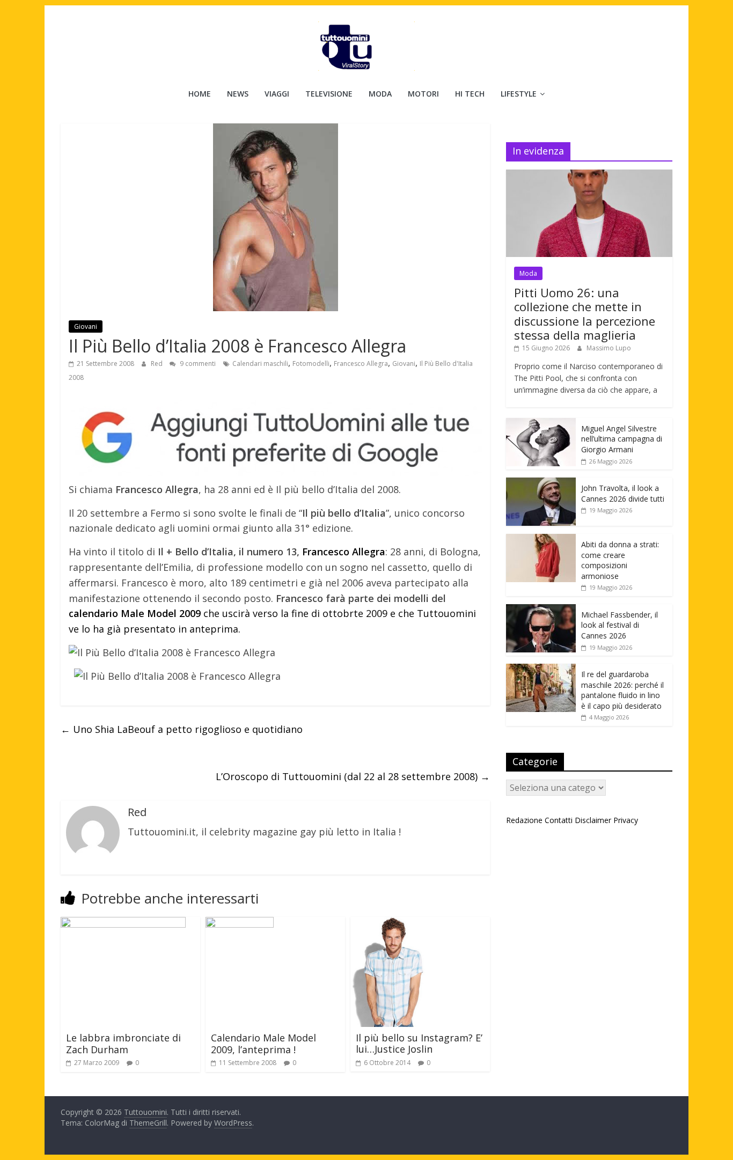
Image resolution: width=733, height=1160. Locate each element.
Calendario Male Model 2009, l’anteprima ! (263, 1043)
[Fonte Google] (275, 438)
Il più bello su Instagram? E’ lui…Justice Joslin (419, 1043)
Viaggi (277, 94)
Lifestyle (519, 94)
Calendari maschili (260, 363)
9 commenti (197, 363)
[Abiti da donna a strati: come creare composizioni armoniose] (541, 539)
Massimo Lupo (609, 348)
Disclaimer (593, 820)
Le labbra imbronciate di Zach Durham (123, 1043)
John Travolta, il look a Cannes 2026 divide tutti (622, 493)
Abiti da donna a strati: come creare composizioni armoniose (620, 560)
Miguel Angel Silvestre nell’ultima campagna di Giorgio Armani (621, 438)
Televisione (329, 94)
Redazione (524, 820)
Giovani (85, 326)
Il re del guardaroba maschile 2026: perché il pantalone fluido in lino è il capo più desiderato (622, 690)
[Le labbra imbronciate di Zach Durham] (123, 923)
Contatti (559, 820)
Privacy (625, 820)
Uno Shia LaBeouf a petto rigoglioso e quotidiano (182, 729)
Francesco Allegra (361, 363)
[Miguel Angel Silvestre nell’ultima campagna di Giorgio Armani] (541, 424)
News (237, 94)
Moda (380, 94)
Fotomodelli (310, 363)
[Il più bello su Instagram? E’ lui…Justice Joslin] (392, 923)
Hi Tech (470, 94)
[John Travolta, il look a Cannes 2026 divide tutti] (541, 483)
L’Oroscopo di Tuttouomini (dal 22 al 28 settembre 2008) (353, 776)
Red (157, 363)
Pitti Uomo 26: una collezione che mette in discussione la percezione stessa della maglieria (584, 313)
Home (199, 94)
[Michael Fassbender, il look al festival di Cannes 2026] (541, 610)
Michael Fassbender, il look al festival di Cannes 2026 (619, 625)
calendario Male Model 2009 (135, 613)
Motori (423, 94)
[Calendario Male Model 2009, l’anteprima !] (240, 923)
